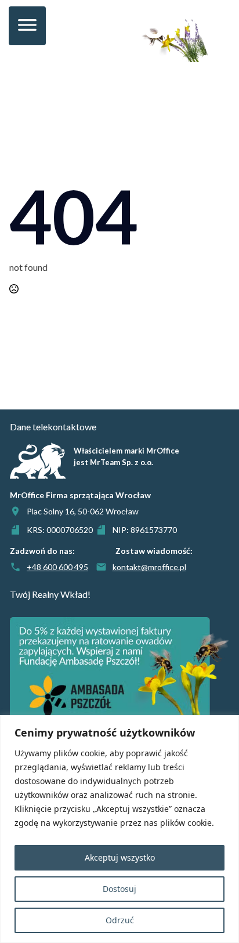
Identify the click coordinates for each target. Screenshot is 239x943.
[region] (119, 829)
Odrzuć (120, 920)
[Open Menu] (27, 26)
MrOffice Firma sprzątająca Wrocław (80, 495)
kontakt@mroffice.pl (149, 567)
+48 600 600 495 (57, 567)
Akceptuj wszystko (120, 857)
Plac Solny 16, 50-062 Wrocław (83, 511)
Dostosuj (119, 888)
